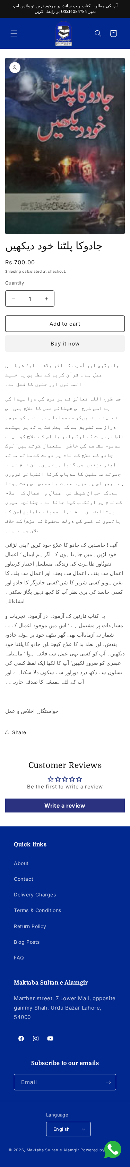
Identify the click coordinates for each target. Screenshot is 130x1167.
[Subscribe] (108, 1082)
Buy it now (65, 343)
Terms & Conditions (37, 910)
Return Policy (30, 926)
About (21, 863)
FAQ (19, 957)
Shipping (13, 271)
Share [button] (19, 732)
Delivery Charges (35, 894)
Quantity (14, 283)
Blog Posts (27, 942)
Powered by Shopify (101, 1149)
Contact (23, 879)
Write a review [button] (64, 805)
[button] (13, 33)
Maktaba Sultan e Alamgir (53, 1149)
